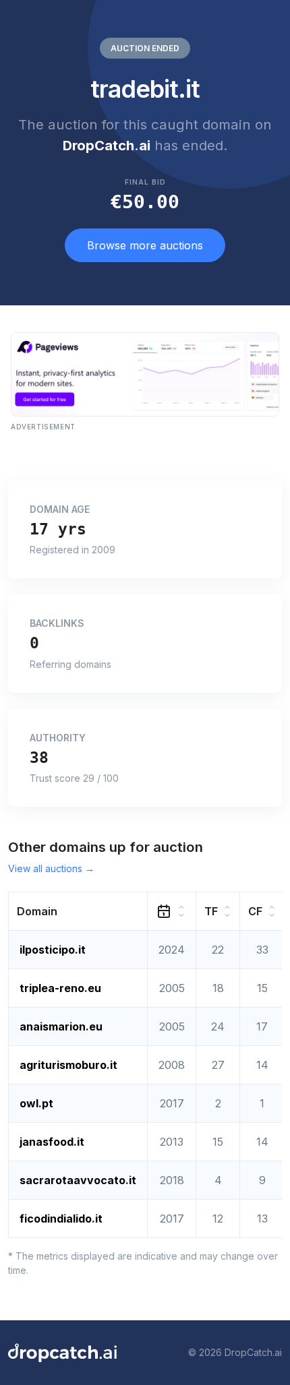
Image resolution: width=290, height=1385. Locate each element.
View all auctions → (51, 868)
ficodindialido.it (61, 1218)
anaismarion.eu (61, 1026)
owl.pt (36, 1103)
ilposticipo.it (53, 949)
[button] (78, 911)
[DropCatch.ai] (62, 1352)
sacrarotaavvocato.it (78, 1180)
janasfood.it (52, 1141)
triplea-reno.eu (60, 988)
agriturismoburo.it (68, 1065)
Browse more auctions (145, 245)
